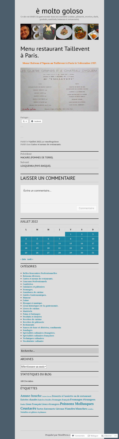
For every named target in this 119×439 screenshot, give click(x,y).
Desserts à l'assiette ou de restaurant (71, 396)
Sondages (27, 330)
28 (59, 252)
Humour (27, 297)
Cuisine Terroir (46, 396)
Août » (30, 259)
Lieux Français (33, 404)
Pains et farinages (31, 314)
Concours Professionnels (35, 281)
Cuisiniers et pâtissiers (34, 286)
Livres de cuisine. (31, 308)
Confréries (28, 284)
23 (82, 248)
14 (59, 243)
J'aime (26, 300)
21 (59, 248)
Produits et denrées (32, 316)
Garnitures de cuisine (33, 292)
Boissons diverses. (32, 276)
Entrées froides (45, 400)
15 (70, 243)
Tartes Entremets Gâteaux (50, 408)
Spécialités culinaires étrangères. (39, 333)
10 (93, 238)
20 (48, 248)
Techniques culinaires (33, 338)
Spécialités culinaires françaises (38, 335)
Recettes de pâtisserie (33, 322)
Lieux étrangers (51, 404)
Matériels (27, 311)
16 (82, 243)
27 (48, 252)
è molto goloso (59, 11)
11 (26, 243)
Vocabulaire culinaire (33, 341)
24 (93, 248)
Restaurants (28, 324)
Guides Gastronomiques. (34, 295)
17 (93, 243)
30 (82, 252)
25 (26, 252)
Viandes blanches (76, 408)
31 (93, 252)
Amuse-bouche (30, 396)
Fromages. (28, 289)
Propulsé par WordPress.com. (59, 435)
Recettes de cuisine (32, 319)
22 (70, 248)
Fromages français (61, 399)
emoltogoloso (52, 141)
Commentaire (86, 208)
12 (37, 243)
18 (26, 248)
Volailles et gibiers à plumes (33, 412)
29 (70, 252)
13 (48, 243)
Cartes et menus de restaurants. (46, 144)
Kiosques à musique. (33, 303)
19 (37, 248)
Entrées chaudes (29, 399)
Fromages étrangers (82, 399)
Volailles (90, 409)
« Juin (23, 259)
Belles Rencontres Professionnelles (40, 273)
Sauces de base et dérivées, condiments (42, 327)
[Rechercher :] (59, 351)
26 (37, 252)
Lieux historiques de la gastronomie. (40, 305)
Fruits (22, 404)
